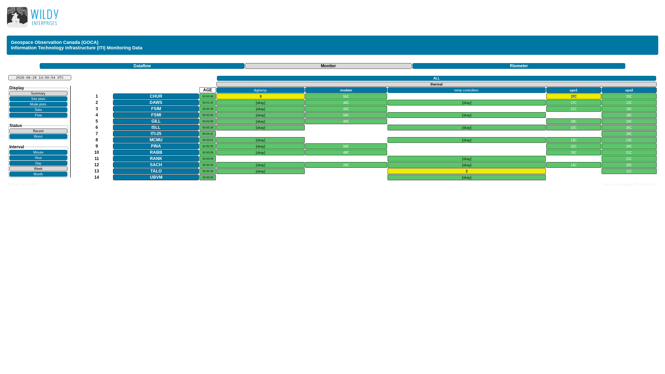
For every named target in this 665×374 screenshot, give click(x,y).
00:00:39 (207, 108)
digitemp (260, 90)
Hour (38, 158)
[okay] (260, 103)
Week (38, 169)
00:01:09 (207, 121)
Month (38, 174)
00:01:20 (207, 102)
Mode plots (38, 104)
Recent (38, 131)
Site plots (38, 99)
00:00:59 (207, 177)
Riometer (519, 66)
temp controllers (466, 90)
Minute (38, 152)
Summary (38, 93)
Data (38, 110)
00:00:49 (207, 96)
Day (38, 163)
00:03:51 (207, 140)
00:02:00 (207, 115)
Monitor (328, 66)
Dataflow (142, 66)
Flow (38, 115)
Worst (38, 136)
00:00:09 (207, 152)
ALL (436, 78)
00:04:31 (207, 133)
